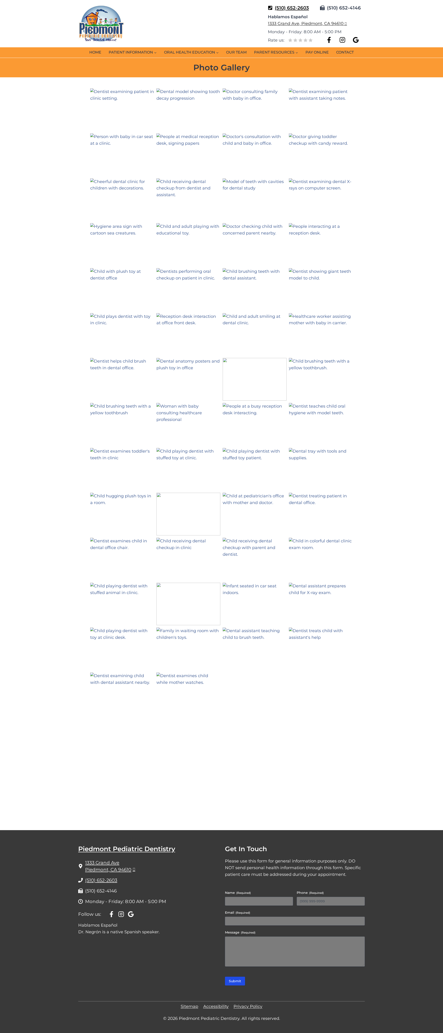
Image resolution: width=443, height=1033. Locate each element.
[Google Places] (356, 40)
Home (95, 52)
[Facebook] (329, 40)
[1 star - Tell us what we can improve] (290, 40)
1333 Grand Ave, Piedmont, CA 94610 (306, 23)
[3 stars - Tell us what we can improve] (300, 40)
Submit (235, 981)
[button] (122, 109)
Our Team (236, 52)
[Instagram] (342, 40)
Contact (345, 52)
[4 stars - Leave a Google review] (305, 40)
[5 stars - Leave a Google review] (310, 40)
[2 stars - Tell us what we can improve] (295, 40)
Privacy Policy (247, 1006)
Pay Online (317, 52)
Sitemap (189, 1006)
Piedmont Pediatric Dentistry (126, 849)
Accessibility (216, 1006)
